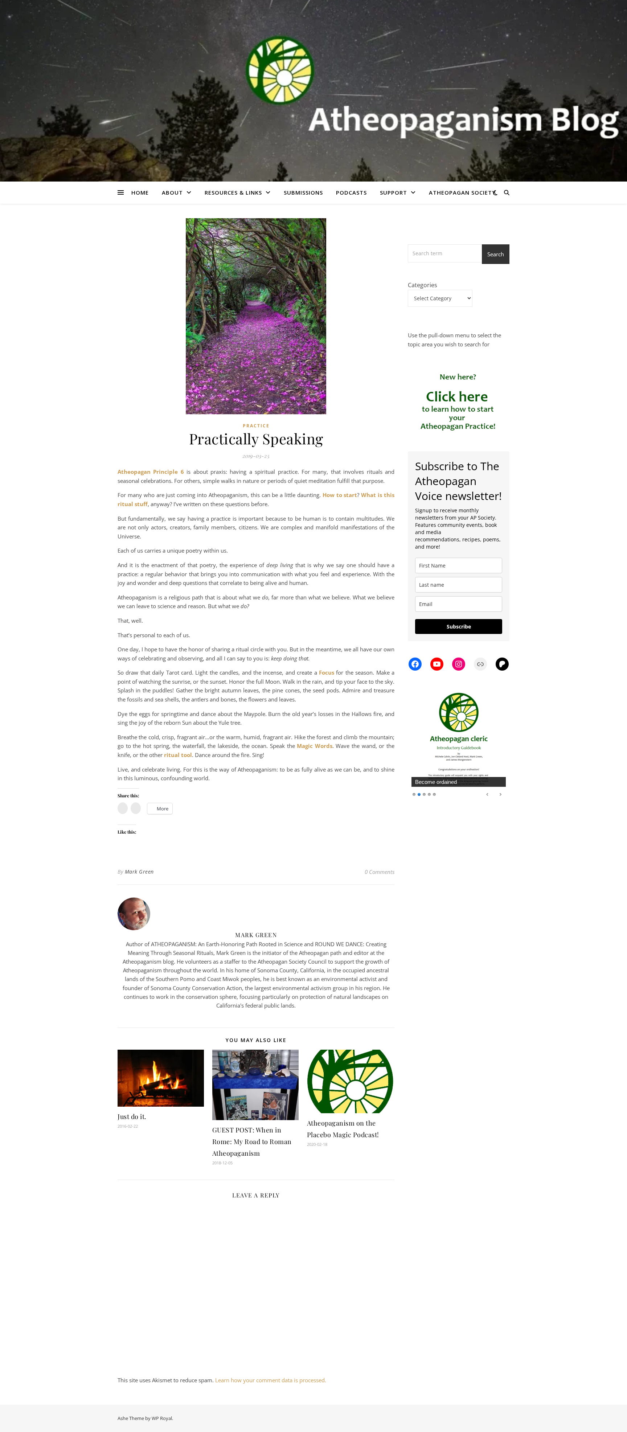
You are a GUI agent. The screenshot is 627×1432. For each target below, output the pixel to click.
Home (140, 192)
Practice (256, 426)
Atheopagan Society (462, 192)
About (172, 192)
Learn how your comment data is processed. (270, 1380)
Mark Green (139, 871)
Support (393, 192)
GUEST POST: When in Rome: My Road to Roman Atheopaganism (252, 1142)
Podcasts (351, 192)
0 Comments (379, 871)
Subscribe (459, 626)
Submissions (303, 192)
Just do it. (132, 1116)
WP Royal (162, 1418)
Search (495, 254)
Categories (422, 285)
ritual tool (178, 754)
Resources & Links (233, 192)
